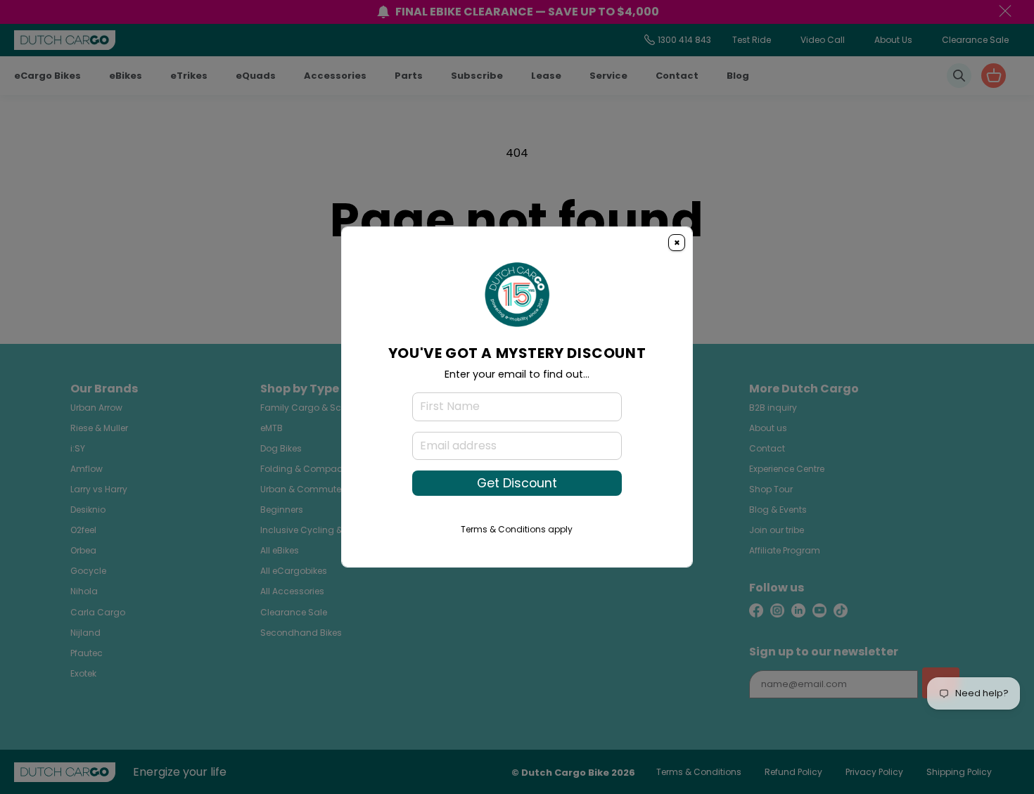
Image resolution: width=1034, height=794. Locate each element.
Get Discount (517, 483)
